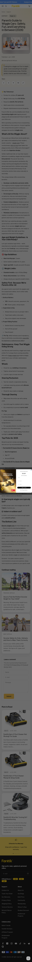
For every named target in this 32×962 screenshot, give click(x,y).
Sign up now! (24, 487)
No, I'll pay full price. (23, 490)
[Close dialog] (31, 470)
